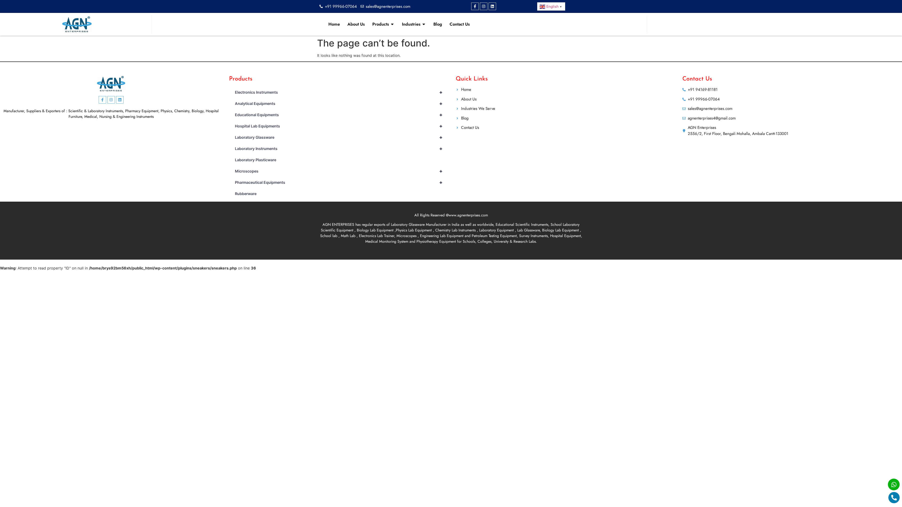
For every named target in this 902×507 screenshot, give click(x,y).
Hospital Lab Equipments (339, 126)
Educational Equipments (339, 115)
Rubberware (246, 193)
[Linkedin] (492, 6)
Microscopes (339, 171)
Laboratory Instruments (339, 148)
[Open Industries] (424, 24)
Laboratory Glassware (339, 137)
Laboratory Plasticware (255, 159)
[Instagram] (483, 6)
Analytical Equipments (339, 103)
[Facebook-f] (475, 6)
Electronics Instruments (339, 92)
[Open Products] (392, 24)
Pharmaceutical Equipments (339, 182)
